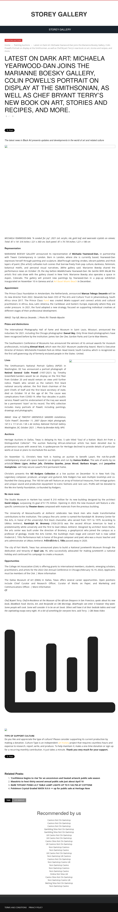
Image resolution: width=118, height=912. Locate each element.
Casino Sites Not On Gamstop (59, 841)
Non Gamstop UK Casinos (59, 856)
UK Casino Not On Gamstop (59, 835)
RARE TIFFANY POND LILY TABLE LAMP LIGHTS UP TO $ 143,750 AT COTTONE (51, 785)
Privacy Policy (36, 907)
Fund (46, 300)
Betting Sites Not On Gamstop (59, 883)
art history (63, 742)
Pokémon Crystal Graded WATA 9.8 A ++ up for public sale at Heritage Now (50, 788)
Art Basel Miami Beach (65, 281)
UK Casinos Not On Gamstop (59, 844)
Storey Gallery (59, 14)
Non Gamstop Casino (59, 850)
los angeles (19, 800)
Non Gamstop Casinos (59, 847)
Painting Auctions (13, 40)
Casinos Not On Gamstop (59, 820)
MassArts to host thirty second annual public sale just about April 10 (47, 781)
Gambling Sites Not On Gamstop (59, 829)
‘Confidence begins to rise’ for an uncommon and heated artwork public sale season (55, 778)
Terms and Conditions (16, 907)
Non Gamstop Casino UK (59, 862)
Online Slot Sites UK (59, 874)
